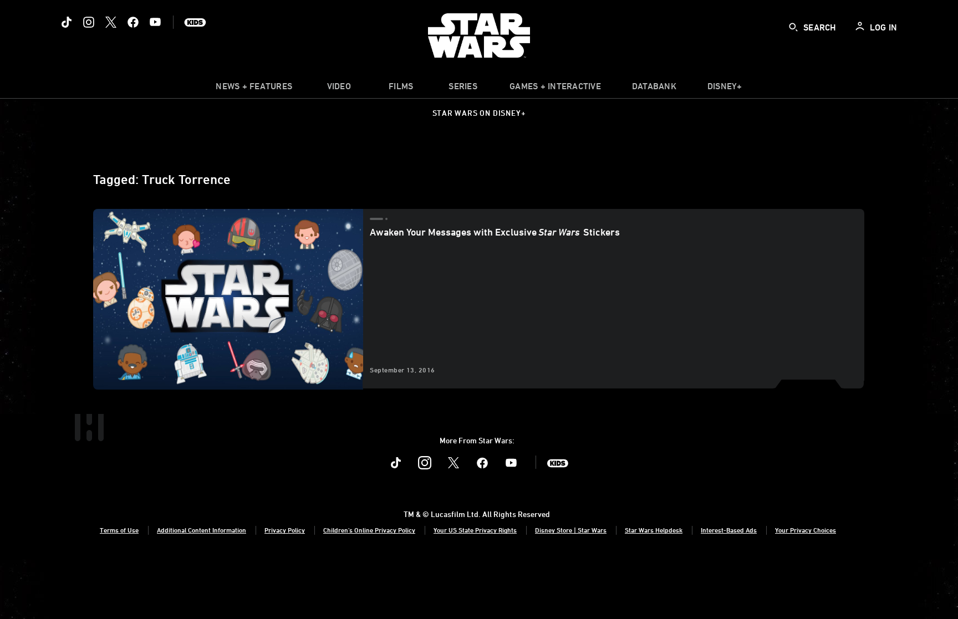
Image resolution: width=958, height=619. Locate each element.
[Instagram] (88, 22)
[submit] (793, 27)
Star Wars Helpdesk (653, 530)
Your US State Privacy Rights (475, 530)
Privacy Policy (284, 530)
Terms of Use (119, 530)
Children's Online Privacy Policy (369, 530)
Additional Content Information (201, 530)
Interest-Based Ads (729, 530)
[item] (254, 88)
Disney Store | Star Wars (571, 530)
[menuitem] (339, 88)
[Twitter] (110, 22)
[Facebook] (133, 22)
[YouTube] (155, 22)
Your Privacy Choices (805, 530)
